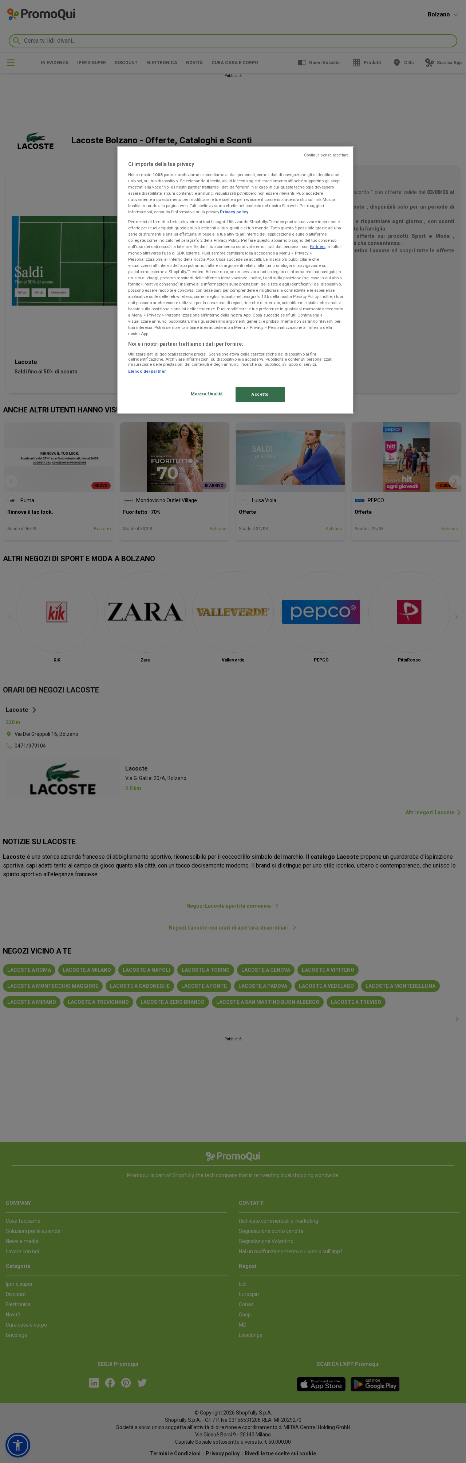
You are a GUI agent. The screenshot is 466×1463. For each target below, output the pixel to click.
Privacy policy (234, 211)
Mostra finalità (207, 393)
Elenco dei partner (147, 371)
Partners (317, 246)
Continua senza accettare (326, 155)
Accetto (260, 394)
